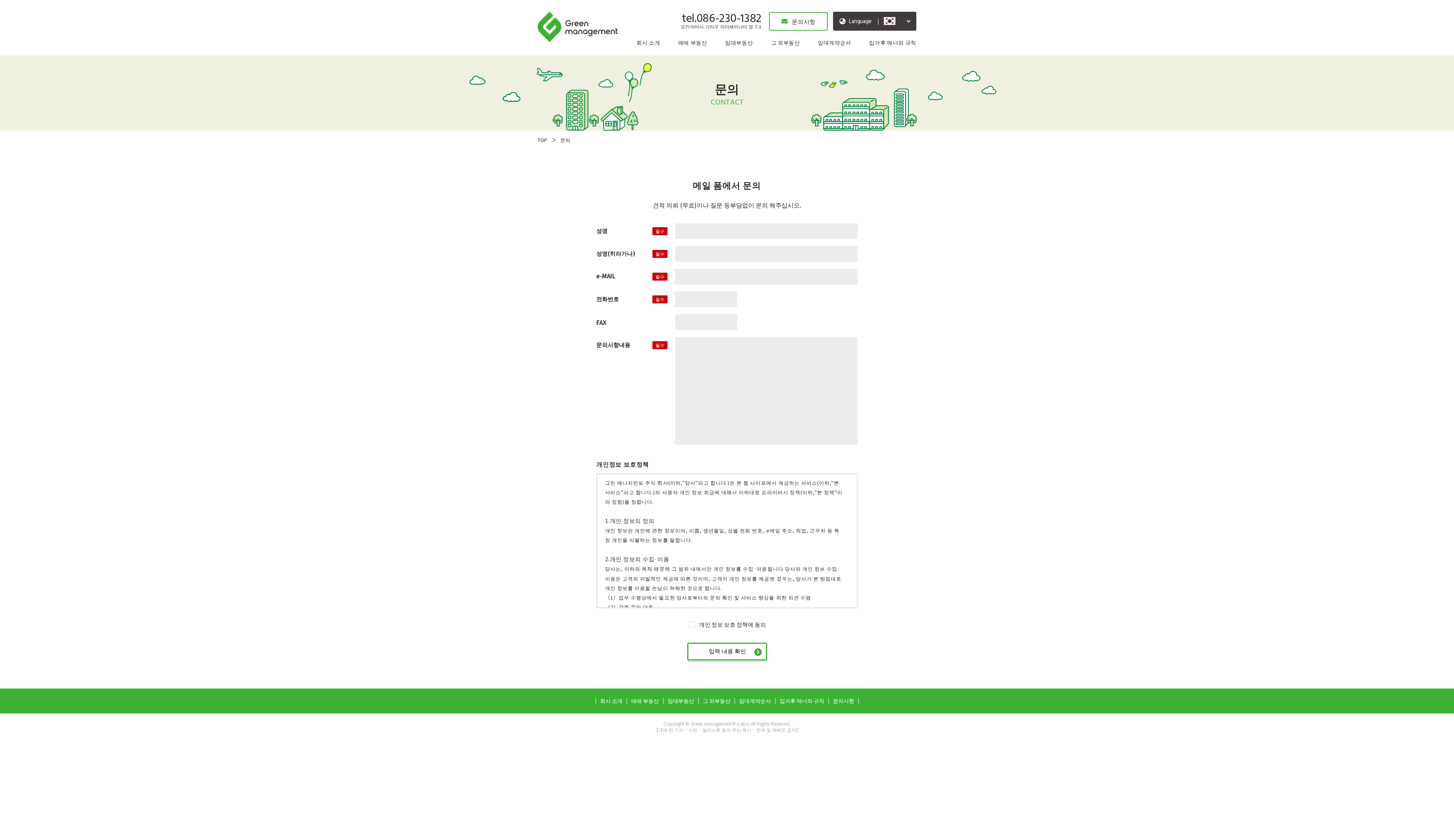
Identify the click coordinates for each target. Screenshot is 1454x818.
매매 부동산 (692, 42)
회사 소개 (648, 42)
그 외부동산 (785, 42)
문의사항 (843, 700)
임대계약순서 (834, 42)
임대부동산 (739, 42)
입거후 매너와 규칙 (892, 42)
